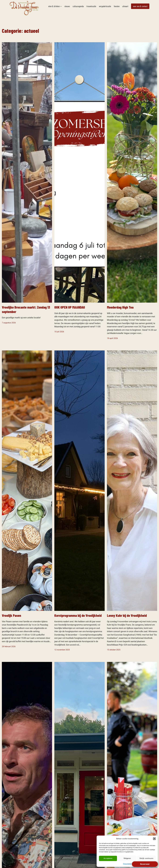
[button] (154, 839)
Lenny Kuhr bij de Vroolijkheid (127, 615)
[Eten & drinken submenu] (61, 6)
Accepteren (108, 858)
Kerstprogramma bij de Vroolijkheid (78, 615)
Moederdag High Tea (120, 307)
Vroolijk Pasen (11, 615)
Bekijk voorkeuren (146, 858)
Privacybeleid (127, 864)
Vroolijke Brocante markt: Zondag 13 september (26, 309)
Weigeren (127, 858)
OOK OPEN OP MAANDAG (69, 307)
